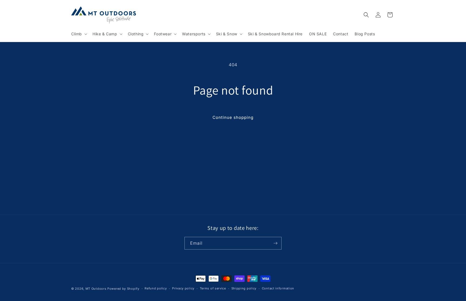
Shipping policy (244, 288)
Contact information (278, 288)
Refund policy (156, 288)
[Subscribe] (275, 243)
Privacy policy (183, 288)
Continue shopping (233, 117)
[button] (78, 34)
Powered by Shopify (123, 288)
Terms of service (213, 288)
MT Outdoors (96, 288)
